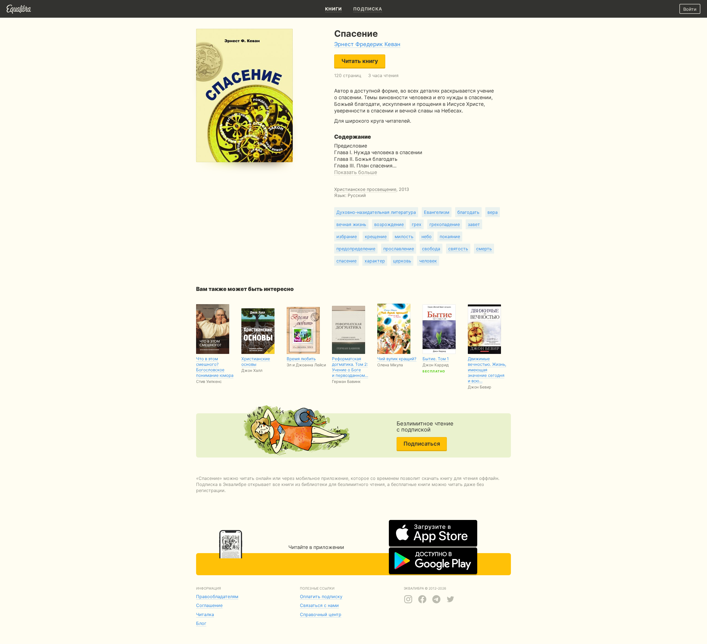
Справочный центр (320, 614)
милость (404, 236)
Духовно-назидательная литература (376, 212)
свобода (431, 248)
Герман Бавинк (346, 381)
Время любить (301, 358)
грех (416, 224)
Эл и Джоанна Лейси (306, 364)
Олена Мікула (390, 364)
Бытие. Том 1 (436, 358)
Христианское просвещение (365, 189)
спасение (346, 261)
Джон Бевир (479, 387)
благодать (468, 212)
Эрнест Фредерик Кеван (367, 44)
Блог (201, 623)
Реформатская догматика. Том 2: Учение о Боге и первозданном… (350, 367)
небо (426, 236)
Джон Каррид (436, 364)
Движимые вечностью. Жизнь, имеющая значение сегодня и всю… (487, 369)
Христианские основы (255, 361)
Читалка (205, 614)
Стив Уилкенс (209, 381)
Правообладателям (217, 596)
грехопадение (444, 224)
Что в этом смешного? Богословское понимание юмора (214, 367)
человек (428, 261)
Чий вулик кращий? (396, 358)
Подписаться (421, 443)
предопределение (355, 248)
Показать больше (355, 172)
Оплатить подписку (321, 596)
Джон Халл (251, 370)
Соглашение (209, 605)
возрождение (389, 224)
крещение (376, 236)
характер (375, 261)
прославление (398, 248)
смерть (484, 248)
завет (474, 224)
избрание (346, 236)
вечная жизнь (351, 224)
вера (492, 212)
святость (458, 248)
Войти (690, 9)
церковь (402, 261)
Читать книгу (359, 61)
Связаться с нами (319, 605)
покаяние (450, 236)
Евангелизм (436, 212)
